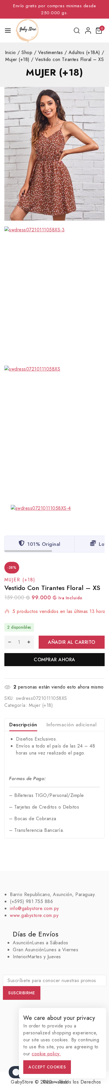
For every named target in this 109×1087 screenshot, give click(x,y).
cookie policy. (46, 1053)
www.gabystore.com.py (34, 915)
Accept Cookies (47, 1067)
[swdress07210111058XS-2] (54, 153)
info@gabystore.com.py (34, 908)
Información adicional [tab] (72, 724)
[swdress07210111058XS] (54, 432)
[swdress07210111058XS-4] (54, 515)
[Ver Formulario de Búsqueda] (77, 30)
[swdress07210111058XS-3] (54, 293)
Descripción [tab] (23, 724)
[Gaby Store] (27, 30)
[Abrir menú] (7, 30)
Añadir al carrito (71, 642)
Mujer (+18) (54, 72)
